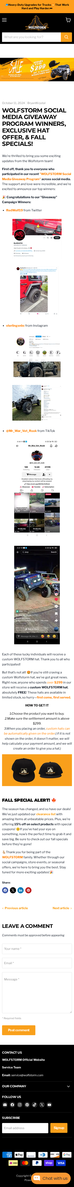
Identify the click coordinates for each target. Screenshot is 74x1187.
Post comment (18, 1030)
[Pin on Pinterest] (28, 890)
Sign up (59, 1128)
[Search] (66, 37)
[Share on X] (13, 890)
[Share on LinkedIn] (20, 890)
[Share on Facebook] (5, 890)
